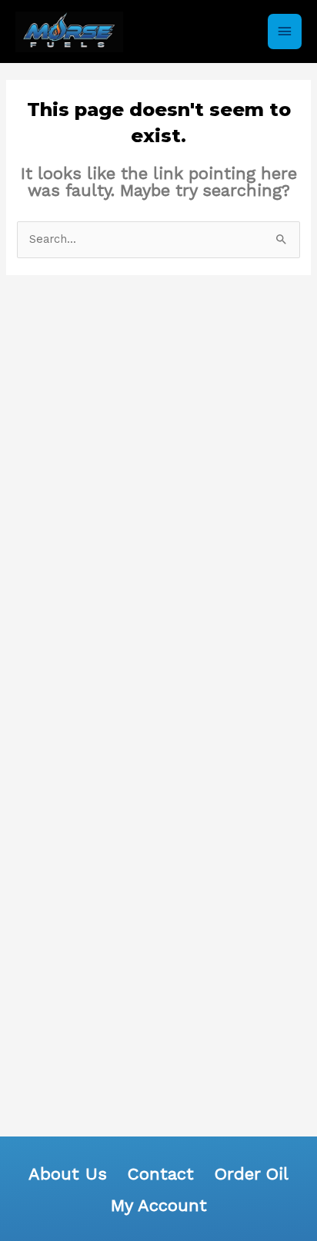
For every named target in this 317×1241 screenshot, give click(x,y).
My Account (159, 1205)
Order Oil (252, 1173)
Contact (161, 1173)
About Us (67, 1173)
